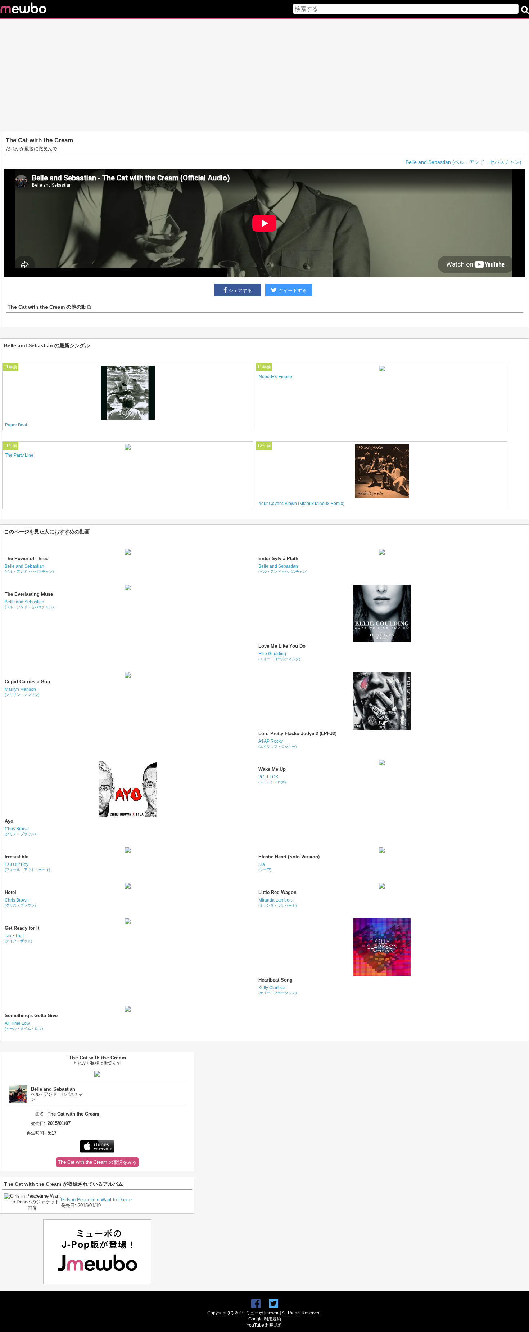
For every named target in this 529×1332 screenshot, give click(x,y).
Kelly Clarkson (277, 990)
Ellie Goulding (279, 656)
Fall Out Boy (27, 867)
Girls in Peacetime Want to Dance (96, 1199)
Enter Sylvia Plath (278, 558)
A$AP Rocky (277, 743)
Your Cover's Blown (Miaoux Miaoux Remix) (301, 503)
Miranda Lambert (277, 902)
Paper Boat (16, 425)
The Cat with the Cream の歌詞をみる (97, 1162)
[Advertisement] (264, 75)
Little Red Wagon (277, 892)
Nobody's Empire (275, 376)
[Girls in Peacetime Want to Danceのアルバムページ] (32, 1208)
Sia (264, 867)
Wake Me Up (272, 769)
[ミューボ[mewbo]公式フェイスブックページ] (256, 1304)
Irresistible (16, 856)
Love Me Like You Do (282, 646)
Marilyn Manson (22, 692)
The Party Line (19, 455)
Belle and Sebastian (29, 568)
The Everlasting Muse (29, 594)
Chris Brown (20, 831)
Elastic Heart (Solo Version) (289, 856)
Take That (18, 938)
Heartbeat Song (275, 980)
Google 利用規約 (264, 1319)
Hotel (10, 892)
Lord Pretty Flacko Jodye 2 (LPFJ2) (297, 733)
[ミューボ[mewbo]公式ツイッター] (273, 1304)
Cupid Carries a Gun (27, 681)
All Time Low (24, 1026)
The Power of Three (26, 558)
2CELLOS (272, 779)
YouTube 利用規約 (264, 1325)
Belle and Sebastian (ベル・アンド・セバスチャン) (463, 162)
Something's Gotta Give (31, 1015)
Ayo (9, 821)
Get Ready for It (22, 928)
